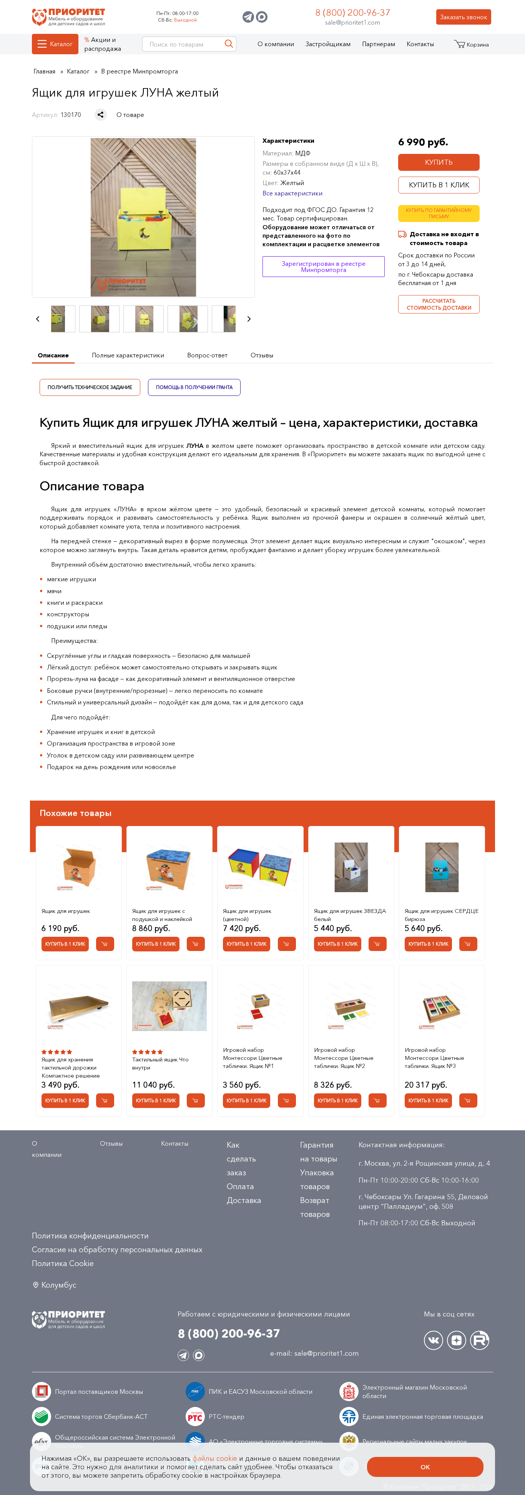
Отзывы (111, 1143)
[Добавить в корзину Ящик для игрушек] (105, 944)
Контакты (420, 44)
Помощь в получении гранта (194, 387)
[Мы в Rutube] (479, 1340)
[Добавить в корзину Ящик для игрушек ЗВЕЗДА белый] (378, 944)
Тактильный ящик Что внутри (160, 1063)
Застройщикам (328, 44)
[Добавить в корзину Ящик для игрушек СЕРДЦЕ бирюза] (468, 944)
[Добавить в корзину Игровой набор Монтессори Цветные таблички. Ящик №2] (378, 1100)
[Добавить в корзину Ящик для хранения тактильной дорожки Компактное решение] (105, 1100)
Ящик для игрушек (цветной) (247, 915)
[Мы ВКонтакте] (433, 1340)
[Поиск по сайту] (229, 44)
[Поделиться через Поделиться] (101, 114)
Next (249, 318)
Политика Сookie (63, 1263)
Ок (425, 1467)
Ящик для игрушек (66, 910)
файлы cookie (215, 1458)
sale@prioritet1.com (352, 22)
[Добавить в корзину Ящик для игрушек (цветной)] (287, 944)
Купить (439, 162)
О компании (276, 44)
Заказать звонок (463, 17)
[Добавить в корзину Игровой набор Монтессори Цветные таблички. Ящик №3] (468, 1100)
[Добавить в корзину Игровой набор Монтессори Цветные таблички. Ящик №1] (287, 1100)
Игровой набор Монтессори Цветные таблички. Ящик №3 (434, 1058)
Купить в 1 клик (439, 185)
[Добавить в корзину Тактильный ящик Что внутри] (196, 1100)
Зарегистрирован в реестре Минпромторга (324, 267)
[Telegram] (248, 17)
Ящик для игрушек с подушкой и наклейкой (162, 915)
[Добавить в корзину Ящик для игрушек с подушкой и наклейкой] (196, 944)
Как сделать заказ (241, 1158)
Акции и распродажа (102, 44)
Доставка (244, 1200)
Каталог (61, 44)
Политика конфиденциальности (90, 1235)
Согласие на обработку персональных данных (117, 1249)
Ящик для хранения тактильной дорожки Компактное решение (71, 1067)
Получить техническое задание (90, 387)
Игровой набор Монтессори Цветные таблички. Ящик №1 (252, 1058)
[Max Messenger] (261, 17)
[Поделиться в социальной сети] (101, 115)
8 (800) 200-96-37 (352, 12)
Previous (37, 318)
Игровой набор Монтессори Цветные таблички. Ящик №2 (344, 1058)
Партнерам (378, 44)
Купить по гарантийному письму (439, 213)
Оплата (240, 1186)
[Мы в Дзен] (456, 1340)
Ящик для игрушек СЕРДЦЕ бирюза (441, 915)
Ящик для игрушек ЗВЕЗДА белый (350, 915)
